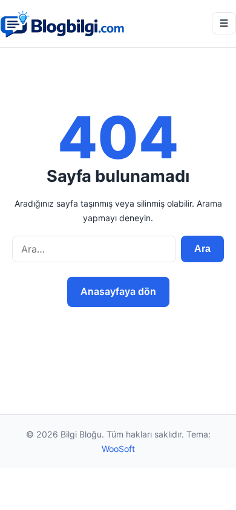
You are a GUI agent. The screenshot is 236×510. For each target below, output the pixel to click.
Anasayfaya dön (118, 291)
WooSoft (118, 449)
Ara (202, 249)
